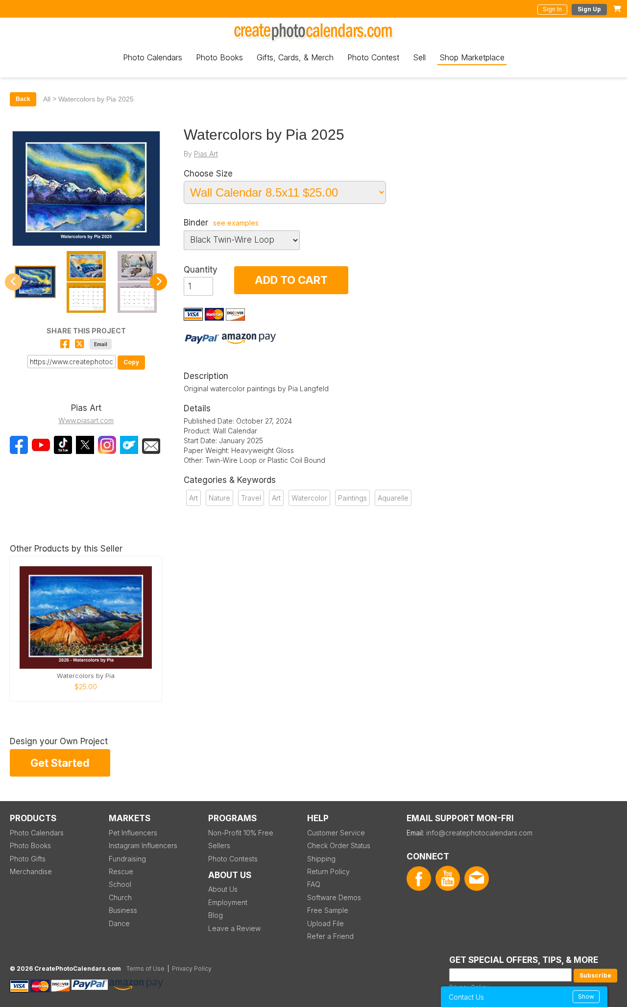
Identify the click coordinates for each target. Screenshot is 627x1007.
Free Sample (327, 910)
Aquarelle (393, 498)
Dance (119, 923)
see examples (236, 223)
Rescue (121, 871)
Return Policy (328, 871)
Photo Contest (373, 57)
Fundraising (127, 859)
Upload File (325, 923)
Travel (251, 498)
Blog (215, 915)
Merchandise (31, 871)
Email (100, 344)
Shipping (321, 859)
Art (193, 498)
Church (120, 897)
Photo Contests (233, 859)
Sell (419, 57)
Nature (219, 498)
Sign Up (589, 9)
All (46, 99)
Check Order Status (338, 845)
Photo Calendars (152, 57)
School (120, 884)
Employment (227, 902)
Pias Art (206, 154)
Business (123, 910)
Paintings (352, 498)
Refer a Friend (330, 936)
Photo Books (219, 57)
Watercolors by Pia (86, 676)
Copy (131, 362)
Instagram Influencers (143, 845)
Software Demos (334, 897)
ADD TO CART (291, 280)
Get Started (60, 762)
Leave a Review (234, 928)
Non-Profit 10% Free (240, 833)
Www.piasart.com (86, 420)
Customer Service (336, 833)
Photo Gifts (28, 859)
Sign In (552, 9)
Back (23, 99)
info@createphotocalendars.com (479, 833)
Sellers (219, 845)
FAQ (313, 884)
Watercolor (309, 498)
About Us (223, 889)
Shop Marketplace (472, 57)
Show (586, 996)
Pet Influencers (133, 833)
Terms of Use (145, 968)
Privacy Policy (192, 968)
